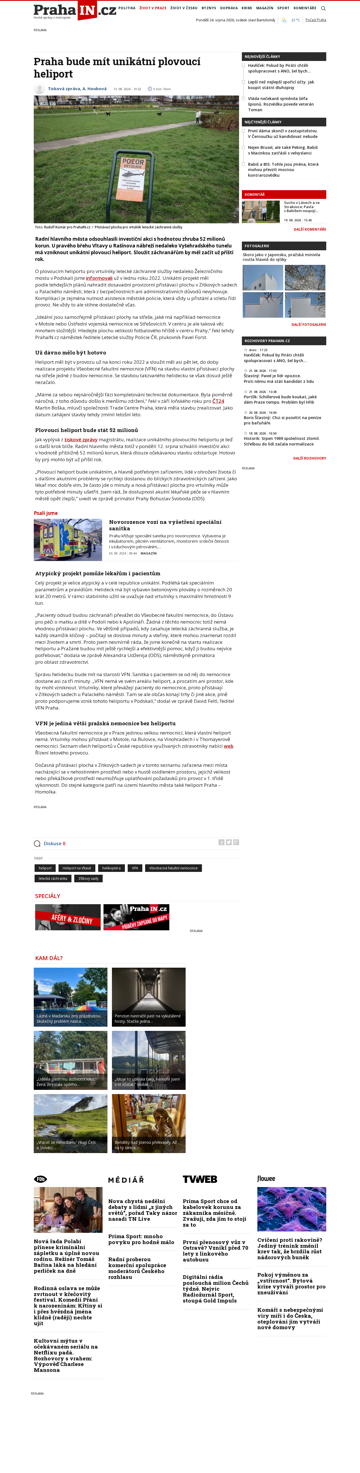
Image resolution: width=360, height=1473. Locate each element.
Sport (283, 8)
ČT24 (218, 401)
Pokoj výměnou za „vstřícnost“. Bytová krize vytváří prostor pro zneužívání (291, 1283)
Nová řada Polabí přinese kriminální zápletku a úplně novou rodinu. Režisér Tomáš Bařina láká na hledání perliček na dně (66, 1256)
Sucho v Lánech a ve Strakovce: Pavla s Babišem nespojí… (302, 206)
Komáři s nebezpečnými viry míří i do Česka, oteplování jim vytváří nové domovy (290, 1318)
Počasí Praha (316, 19)
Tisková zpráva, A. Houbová (77, 88)
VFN (135, 868)
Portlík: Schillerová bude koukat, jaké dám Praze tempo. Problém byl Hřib (280, 399)
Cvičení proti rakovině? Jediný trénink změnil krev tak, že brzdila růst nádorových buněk (289, 1248)
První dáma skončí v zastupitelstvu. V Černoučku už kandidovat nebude (283, 133)
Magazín (265, 8)
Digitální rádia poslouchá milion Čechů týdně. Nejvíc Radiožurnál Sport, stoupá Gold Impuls (216, 1288)
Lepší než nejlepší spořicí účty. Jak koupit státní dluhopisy (281, 84)
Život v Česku (184, 8)
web (228, 746)
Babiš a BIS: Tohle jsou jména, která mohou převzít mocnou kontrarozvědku (283, 170)
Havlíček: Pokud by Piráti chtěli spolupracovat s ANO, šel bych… (279, 68)
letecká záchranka (53, 878)
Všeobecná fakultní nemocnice (173, 868)
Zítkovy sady (88, 878)
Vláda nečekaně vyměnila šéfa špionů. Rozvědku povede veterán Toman (281, 104)
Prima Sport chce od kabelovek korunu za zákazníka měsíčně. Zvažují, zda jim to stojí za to (214, 1212)
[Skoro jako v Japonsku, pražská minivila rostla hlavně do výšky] (263, 277)
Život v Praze (153, 8)
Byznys (209, 8)
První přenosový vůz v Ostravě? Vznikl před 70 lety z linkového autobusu (215, 1250)
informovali (99, 278)
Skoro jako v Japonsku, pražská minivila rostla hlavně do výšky (281, 257)
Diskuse (55, 843)
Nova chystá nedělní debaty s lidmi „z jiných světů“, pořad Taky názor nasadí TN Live (142, 1209)
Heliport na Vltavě (77, 868)
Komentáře (305, 8)
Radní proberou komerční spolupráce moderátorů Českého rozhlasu (137, 1268)
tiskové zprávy (81, 439)
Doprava (229, 8)
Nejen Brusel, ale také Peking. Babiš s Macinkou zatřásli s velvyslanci (283, 150)
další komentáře (310, 229)
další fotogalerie (309, 324)
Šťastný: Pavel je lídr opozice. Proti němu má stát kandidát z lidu (279, 378)
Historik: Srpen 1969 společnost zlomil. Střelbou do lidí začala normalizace (282, 441)
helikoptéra (111, 868)
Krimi (247, 8)
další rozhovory (309, 458)
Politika (127, 8)
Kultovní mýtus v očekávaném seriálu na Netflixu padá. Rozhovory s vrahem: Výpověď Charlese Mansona (66, 1355)
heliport (45, 868)
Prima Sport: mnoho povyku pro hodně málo (141, 1239)
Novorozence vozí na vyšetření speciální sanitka (165, 525)
